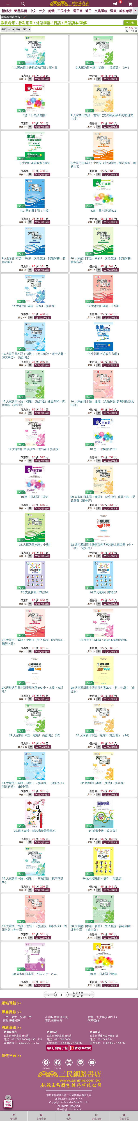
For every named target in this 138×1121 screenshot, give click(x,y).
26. (103, 640)
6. (103, 164)
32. (103, 783)
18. (103, 449)
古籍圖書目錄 (11, 1020)
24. (103, 592)
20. (103, 498)
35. (32, 880)
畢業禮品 (93, 1020)
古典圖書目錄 (53, 1020)
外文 (42, 10)
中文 (33, 10)
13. (34, 355)
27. (32, 689)
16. (102, 403)
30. (103, 735)
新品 (20, 10)
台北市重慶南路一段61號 (104, 1035)
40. (103, 974)
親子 (88, 10)
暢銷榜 (7, 10)
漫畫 (113, 10)
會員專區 (124, 1118)
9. (33, 260)
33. (34, 831)
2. (103, 67)
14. (103, 353)
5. (35, 163)
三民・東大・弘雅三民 (17, 1017)
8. (103, 210)
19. (35, 497)
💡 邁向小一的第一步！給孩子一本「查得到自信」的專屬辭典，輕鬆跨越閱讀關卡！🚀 (5, 17)
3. (35, 115)
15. (33, 403)
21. (34, 544)
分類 (131, 22)
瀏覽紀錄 (96, 1118)
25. (34, 641)
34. (103, 831)
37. (34, 928)
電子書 (78, 10)
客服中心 (41, 1118)
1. (35, 67)
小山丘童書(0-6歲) (56, 1017)
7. (34, 210)
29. (34, 735)
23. (34, 592)
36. (103, 878)
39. (35, 974)
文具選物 (101, 10)
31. (34, 785)
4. (102, 117)
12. (103, 306)
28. (103, 689)
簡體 (51, 10)
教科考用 (125, 10)
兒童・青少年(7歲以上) (102, 1017)
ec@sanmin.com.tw (28, 1043)
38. (102, 928)
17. (34, 449)
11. (34, 306)
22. (102, 546)
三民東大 (63, 10)
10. (102, 260)
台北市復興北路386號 (16, 1035)
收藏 (68, 1118)
